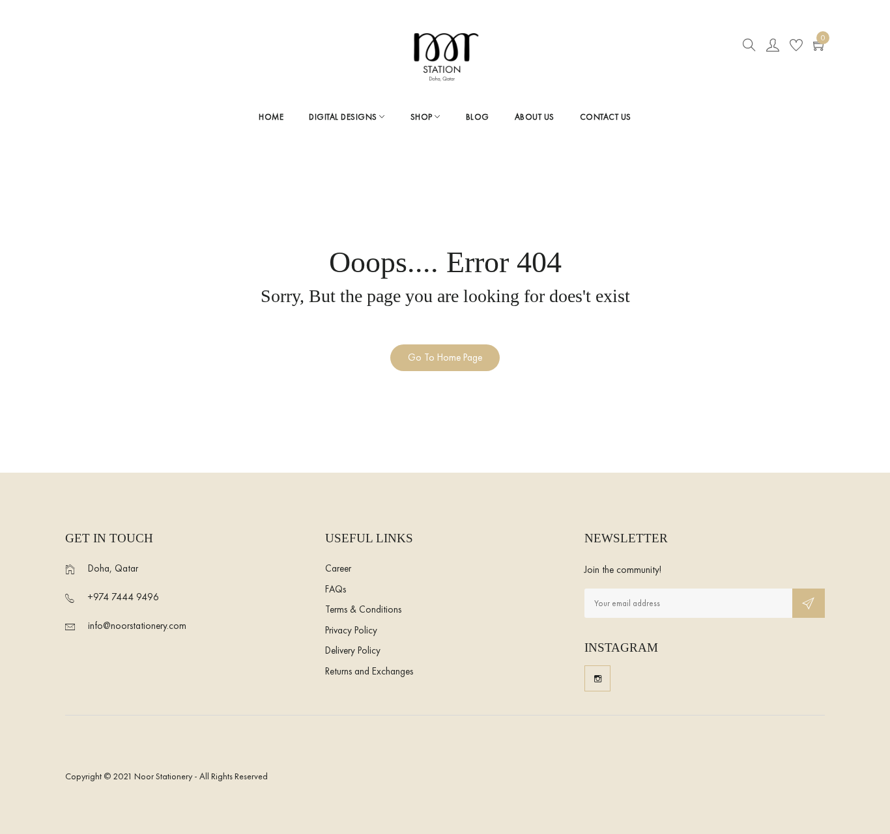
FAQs (335, 589)
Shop (422, 116)
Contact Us (605, 116)
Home (271, 116)
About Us (534, 116)
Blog (477, 116)
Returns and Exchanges (369, 671)
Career (338, 568)
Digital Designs (344, 116)
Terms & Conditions (363, 609)
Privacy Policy (351, 630)
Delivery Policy (352, 650)
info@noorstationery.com (137, 625)
